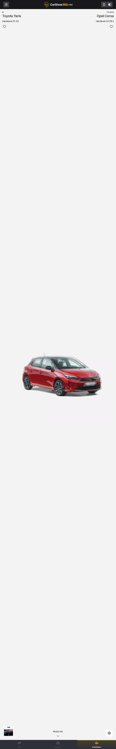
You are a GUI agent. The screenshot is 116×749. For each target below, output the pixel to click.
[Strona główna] (58, 4)
